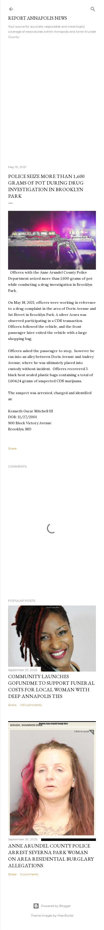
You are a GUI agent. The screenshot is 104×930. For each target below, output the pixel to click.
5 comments (29, 874)
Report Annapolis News (37, 18)
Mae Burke (65, 915)
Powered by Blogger (56, 906)
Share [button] (12, 448)
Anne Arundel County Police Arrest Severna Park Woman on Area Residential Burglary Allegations (51, 855)
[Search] (93, 8)
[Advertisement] (52, 100)
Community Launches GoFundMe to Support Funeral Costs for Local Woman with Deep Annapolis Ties (51, 686)
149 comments (31, 705)
